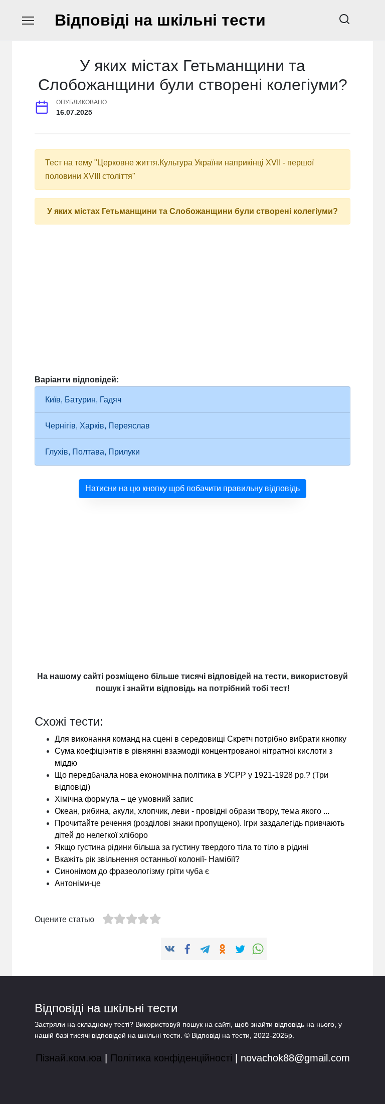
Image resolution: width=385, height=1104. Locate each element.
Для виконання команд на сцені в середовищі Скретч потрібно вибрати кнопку (200, 739)
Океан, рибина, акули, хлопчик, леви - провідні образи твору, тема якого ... (192, 811)
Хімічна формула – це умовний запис (124, 799)
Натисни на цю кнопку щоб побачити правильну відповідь (192, 488)
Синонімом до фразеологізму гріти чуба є (132, 871)
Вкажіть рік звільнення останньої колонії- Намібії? (147, 859)
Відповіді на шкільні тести (160, 20)
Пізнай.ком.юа (69, 1057)
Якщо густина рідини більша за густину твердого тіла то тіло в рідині (182, 847)
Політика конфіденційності (171, 1057)
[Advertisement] (192, 303)
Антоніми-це (78, 883)
